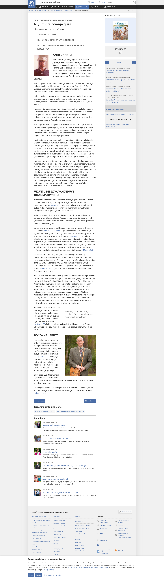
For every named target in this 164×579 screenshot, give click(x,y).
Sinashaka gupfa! (50, 452)
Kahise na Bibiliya (36, 552)
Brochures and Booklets (60, 526)
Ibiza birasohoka (58, 532)
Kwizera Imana (36, 547)
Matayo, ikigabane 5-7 (53, 230)
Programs (56, 540)
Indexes (56, 543)
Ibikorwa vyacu (79, 545)
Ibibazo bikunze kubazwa (82, 525)
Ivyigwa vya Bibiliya (37, 530)
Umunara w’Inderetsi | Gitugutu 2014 (61, 10)
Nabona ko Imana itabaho (54, 425)
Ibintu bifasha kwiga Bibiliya (39, 532)
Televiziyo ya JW (58, 549)
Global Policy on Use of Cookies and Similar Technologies (87, 567)
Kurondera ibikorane (104, 525)
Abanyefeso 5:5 (55, 205)
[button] (62, 7)
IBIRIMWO (120, 63)
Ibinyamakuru (43, 10)
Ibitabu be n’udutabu (59, 523)
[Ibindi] (133, 11)
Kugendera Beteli (80, 534)
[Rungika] (129, 11)
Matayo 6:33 (40, 324)
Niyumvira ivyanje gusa (115, 108)
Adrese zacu (78, 531)
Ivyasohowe (32, 10)
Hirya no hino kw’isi (80, 551)
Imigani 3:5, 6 (40, 393)
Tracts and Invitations (60, 529)
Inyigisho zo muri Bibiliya (39, 517)
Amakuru (77, 517)
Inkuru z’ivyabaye (80, 548)
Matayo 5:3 (88, 250)
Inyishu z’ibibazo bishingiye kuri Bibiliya (120, 114)
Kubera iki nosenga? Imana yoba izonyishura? (117, 125)
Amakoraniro (79, 537)
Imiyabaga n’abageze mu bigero (41, 541)
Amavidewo (57, 551)
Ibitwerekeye (79, 522)
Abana (33, 544)
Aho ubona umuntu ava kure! (55, 479)
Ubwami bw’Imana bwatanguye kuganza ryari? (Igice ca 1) (120, 99)
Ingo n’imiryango (36, 538)
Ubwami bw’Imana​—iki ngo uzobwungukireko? (118, 89)
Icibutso (77, 539)
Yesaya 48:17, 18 (42, 356)
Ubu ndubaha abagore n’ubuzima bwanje (60, 492)
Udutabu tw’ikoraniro (60, 537)
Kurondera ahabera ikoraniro (122, 521)
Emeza (31, 575)
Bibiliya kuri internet (59, 520)
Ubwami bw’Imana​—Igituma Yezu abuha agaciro (120, 80)
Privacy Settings (48, 570)
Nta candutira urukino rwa (58, 438)
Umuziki (56, 554)
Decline (38, 575)
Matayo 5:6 (75, 236)
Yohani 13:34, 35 (46, 268)
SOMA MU (109, 16)
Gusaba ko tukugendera (82, 528)
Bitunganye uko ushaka (52, 575)
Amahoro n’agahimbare (38, 535)
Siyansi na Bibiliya (37, 550)
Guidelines (56, 546)
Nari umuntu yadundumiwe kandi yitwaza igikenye (64, 465)
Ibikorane (78, 542)
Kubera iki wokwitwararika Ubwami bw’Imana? (118, 70)
